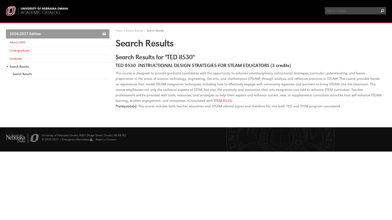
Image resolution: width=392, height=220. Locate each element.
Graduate (16, 58)
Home (119, 30)
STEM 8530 (222, 101)
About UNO (18, 42)
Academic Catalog (40, 12)
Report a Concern (106, 139)
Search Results (19, 66)
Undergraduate (20, 50)
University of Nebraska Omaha (44, 8)
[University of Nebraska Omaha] (22, 138)
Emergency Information (76, 139)
